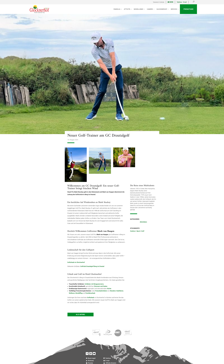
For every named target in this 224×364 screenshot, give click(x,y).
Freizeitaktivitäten (101, 291)
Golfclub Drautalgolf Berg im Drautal (92, 266)
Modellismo (138, 9)
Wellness (72, 293)
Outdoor (133, 231)
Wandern (113, 291)
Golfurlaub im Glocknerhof (76, 262)
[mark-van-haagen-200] (124, 167)
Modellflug (79, 293)
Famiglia (117, 9)
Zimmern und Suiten (100, 286)
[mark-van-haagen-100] (100, 173)
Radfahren (119, 291)
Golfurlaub (90, 297)
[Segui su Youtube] (94, 353)
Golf (142, 231)
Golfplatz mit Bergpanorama (94, 284)
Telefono (180, 2)
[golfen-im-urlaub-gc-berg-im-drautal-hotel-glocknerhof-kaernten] (76, 181)
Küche (109, 288)
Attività (127, 9)
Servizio (174, 9)
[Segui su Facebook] (87, 353)
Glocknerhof (162, 9)
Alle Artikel (80, 314)
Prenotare (188, 9)
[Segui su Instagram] (90, 353)
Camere (150, 9)
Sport (138, 231)
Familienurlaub (90, 293)
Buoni (171, 2)
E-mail (185, 2)
